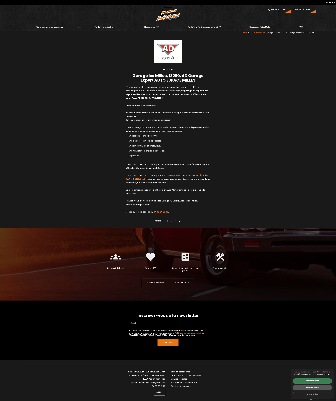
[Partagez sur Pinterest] (175, 221)
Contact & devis (301, 10)
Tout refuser (312, 388)
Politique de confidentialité (188, 333)
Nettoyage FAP (151, 27)
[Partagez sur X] (171, 221)
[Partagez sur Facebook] (167, 221)
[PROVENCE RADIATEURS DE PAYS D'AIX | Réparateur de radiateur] (168, 15)
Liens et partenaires (257, 33)
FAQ (301, 27)
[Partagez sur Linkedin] (179, 221)
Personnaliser (312, 394)
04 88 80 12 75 (278, 10)
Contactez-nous (155, 283)
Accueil (245, 33)
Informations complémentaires (186, 376)
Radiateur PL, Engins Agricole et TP (204, 27)
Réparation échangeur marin (50, 27)
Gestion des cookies (181, 386)
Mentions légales (179, 379)
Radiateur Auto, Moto (260, 27)
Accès (159, 392)
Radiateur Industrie (104, 27)
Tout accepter (312, 381)
